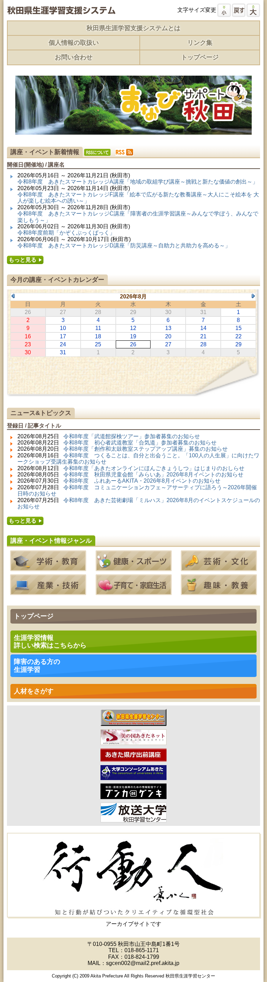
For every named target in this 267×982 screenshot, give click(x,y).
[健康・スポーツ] (134, 568)
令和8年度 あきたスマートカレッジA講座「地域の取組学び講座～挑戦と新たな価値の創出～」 (137, 182)
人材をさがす (34, 691)
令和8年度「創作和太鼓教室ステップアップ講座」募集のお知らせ (145, 449)
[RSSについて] (97, 152)
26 (133, 344)
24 (63, 344)
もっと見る (23, 260)
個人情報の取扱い (74, 42)
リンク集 (199, 42)
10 (63, 328)
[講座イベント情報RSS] (124, 152)
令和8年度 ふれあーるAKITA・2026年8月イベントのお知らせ (141, 481)
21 (203, 336)
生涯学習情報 (50, 641)
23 (28, 344)
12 (133, 328)
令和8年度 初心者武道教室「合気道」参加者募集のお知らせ (140, 443)
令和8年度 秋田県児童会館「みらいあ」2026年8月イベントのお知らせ (153, 474)
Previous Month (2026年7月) (13, 296)
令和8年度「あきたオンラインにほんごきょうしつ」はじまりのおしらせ (153, 468)
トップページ (200, 57)
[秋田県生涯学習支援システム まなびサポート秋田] (61, 11)
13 (168, 328)
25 (98, 344)
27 (168, 344)
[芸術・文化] (219, 568)
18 (98, 336)
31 (63, 352)
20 (168, 336)
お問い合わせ (73, 57)
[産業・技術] (48, 592)
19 (133, 336)
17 (63, 336)
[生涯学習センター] (133, 722)
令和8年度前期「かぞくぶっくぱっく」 (66, 233)
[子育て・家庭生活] (134, 592)
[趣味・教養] (219, 592)
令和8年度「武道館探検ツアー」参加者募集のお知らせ (131, 436)
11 (98, 328)
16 (28, 336)
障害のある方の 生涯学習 (37, 665)
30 (28, 352)
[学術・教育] (48, 568)
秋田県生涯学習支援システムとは (133, 28)
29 (238, 344)
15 (238, 328)
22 (238, 336)
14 (203, 328)
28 (203, 344)
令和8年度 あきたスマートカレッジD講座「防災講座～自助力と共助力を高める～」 (123, 245)
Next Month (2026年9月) (253, 296)
